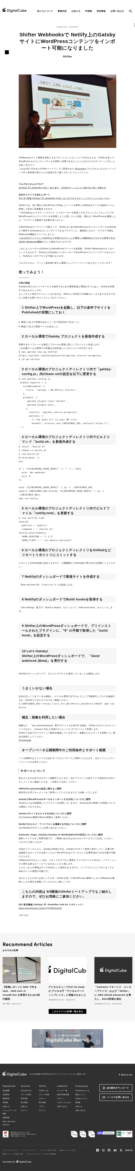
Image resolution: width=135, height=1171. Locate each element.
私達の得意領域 (63, 1094)
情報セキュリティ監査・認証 (13, 1154)
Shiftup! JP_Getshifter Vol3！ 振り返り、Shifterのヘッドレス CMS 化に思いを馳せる (62, 188)
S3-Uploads (25, 740)
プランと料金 (26, 1094)
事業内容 (62, 11)
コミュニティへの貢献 (9, 1112)
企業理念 (6, 1094)
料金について (80, 1094)
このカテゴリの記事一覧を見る (67, 1011)
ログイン (24, 1110)
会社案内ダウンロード (118, 1088)
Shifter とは (44, 1091)
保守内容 (24, 1098)
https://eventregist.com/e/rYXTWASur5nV (40, 908)
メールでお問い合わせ (118, 1097)
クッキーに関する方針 (48, 1150)
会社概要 (6, 1091)
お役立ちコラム (81, 1098)
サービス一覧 (62, 1091)
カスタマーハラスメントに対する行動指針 (41, 1154)
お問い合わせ (117, 11)
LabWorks (62, 1085)
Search (130, 11)
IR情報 (88, 11)
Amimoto (25, 1085)
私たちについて (45, 11)
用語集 (77, 1102)
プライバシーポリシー (29, 1150)
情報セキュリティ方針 (67, 1150)
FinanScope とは (82, 1091)
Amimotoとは (26, 1091)
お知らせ (75, 11)
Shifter (67, 56)
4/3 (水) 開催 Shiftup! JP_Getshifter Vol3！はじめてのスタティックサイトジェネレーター (64, 198)
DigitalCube (9, 1085)
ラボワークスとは (64, 1102)
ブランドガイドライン (10, 1150)
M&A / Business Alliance (9, 1123)
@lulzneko (80, 169)
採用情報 (101, 11)
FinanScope (81, 1085)
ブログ (41, 1106)
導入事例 (24, 1102)
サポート (42, 1098)
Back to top (126, 1074)
